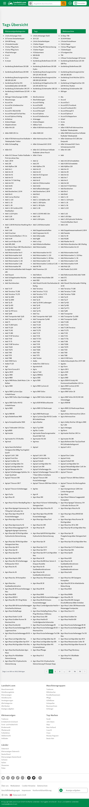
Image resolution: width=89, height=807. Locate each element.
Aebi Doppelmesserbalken (42, 230)
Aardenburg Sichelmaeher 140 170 (17, 88)
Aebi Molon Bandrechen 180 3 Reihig (74, 244)
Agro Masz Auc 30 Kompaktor (15, 577)
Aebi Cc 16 (8, 202)
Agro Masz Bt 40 (38, 589)
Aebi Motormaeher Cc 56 (69, 258)
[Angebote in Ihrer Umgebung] (30, 3)
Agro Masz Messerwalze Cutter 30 (72, 641)
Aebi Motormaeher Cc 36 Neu (43, 258)
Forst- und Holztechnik (9, 724)
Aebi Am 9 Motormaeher (41, 183)
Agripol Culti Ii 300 (39, 455)
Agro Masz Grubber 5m (69, 616)
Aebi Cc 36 (8, 205)
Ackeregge (36, 119)
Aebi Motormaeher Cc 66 (13, 261)
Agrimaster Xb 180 (67, 438)
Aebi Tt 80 (36, 341)
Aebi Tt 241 (9, 330)
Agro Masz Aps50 (67, 552)
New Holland (51, 727)
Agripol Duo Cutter (67, 455)
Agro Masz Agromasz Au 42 (14, 525)
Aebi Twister (37, 358)
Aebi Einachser (10, 233)
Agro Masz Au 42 (11, 566)
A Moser (35, 58)
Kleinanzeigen (6, 695)
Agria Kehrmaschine (68, 416)
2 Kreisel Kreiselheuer (68, 41)
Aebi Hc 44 (64, 236)
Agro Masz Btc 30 (67, 597)
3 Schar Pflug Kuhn (12, 47)
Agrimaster (9, 433)
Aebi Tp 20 (64, 297)
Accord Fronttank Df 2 (68, 108)
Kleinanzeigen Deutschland (11, 757)
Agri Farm (64, 366)
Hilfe (6, 795)
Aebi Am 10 (37, 169)
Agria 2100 (64, 372)
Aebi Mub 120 (65, 266)
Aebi (62, 155)
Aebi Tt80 (64, 355)
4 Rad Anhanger (10, 52)
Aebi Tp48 (64, 311)
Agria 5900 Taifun (39, 391)
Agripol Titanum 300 (12, 477)
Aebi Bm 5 (64, 191)
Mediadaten (15, 785)
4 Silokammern (38, 52)
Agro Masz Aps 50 (11, 550)
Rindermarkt (5, 727)
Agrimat (8, 441)
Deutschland (5, 754)
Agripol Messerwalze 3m (13, 469)
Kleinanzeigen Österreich (10, 751)
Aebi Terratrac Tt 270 (12, 294)
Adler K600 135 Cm (11, 133)
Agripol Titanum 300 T (13, 483)
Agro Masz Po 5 (38, 655)
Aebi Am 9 (64, 180)
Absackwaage (10, 99)
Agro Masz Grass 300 (40, 616)
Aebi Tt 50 (36, 336)
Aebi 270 (36, 163)
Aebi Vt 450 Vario (67, 358)
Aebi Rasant (9, 275)
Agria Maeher (37, 422)
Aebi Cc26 (8, 216)
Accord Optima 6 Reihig (13, 116)
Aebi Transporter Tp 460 (41, 319)
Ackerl (63, 119)
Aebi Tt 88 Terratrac (12, 344)
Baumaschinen (51, 706)
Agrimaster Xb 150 (39, 438)
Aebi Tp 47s (37, 311)
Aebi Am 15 (64, 169)
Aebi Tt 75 (8, 341)
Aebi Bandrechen (67, 188)
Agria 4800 (9, 377)
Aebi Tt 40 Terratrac (12, 336)
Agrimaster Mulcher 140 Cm (70, 433)
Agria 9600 (9, 408)
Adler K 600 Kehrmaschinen (42, 127)
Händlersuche (6, 697)
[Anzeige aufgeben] (70, 3)
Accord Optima (38, 113)
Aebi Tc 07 (8, 288)
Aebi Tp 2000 (9, 300)
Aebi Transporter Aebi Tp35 (14, 316)
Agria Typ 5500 (38, 427)
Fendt (48, 719)
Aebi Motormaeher (39, 247)
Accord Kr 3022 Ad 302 (13, 111)
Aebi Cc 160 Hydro (39, 202)
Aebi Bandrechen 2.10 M (13, 191)
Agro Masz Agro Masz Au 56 (70, 508)
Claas (48, 733)
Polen (3, 768)
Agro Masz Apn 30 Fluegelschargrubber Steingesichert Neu (73, 536)
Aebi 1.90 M (9, 161)
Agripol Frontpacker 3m (41, 458)
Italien (3, 762)
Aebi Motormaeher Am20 (69, 252)
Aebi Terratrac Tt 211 (40, 291)
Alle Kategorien (6, 703)
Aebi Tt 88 (64, 341)
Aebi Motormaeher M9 (13, 266)
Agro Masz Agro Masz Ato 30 (43, 508)
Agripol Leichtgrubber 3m (14, 463)
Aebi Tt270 (64, 347)
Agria (35, 369)
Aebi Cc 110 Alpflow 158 (41, 199)
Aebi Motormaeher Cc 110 (42, 255)
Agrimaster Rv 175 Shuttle (14, 438)
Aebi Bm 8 (8, 194)
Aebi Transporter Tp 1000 (69, 316)
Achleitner (8, 119)
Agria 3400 (9, 375)
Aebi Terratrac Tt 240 (68, 291)
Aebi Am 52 (64, 174)
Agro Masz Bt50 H (11, 597)
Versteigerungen (7, 700)
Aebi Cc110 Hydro (11, 213)
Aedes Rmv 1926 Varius (41, 363)
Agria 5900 (9, 386)
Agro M (35, 494)
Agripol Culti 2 (66, 447)
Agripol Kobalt (38, 461)
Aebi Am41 (9, 186)
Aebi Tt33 (64, 350)
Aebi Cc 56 (64, 205)
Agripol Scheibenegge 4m (70, 469)
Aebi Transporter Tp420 (69, 319)
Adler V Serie (37, 155)
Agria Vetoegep (66, 427)
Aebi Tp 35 (8, 302)
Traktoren (49, 689)
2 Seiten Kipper (38, 44)
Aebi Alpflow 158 (11, 166)
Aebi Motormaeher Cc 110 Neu (71, 255)
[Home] (17, 3)
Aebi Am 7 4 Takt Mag (12, 180)
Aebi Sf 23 (8, 280)
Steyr (48, 724)
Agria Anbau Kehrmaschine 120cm (73, 413)
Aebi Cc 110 (9, 199)
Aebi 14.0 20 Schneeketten (70, 161)
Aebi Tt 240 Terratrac (68, 327)
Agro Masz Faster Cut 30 (13, 616)
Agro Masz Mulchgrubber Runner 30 (73, 644)
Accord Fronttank (39, 108)
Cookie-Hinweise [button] (28, 785)
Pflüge (48, 697)
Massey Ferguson (52, 735)
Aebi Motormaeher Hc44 (69, 263)
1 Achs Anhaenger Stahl (41, 36)
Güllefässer (50, 700)
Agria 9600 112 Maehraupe (42, 408)
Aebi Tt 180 (37, 322)
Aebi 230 (8, 163)
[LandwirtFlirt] (40, 778)
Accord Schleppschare (69, 116)
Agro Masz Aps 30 (39, 541)
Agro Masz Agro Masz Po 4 (14, 519)
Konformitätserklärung (42, 790)
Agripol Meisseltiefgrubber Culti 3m (73, 466)
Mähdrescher (51, 692)
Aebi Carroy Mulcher (12, 197)
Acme (63, 122)
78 (75, 671)
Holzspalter (50, 703)
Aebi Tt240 (36, 347)
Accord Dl (8, 108)
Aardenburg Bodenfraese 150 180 (16, 66)
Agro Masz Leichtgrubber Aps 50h (44, 641)
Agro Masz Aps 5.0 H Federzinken (72, 547)
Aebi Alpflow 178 (39, 166)
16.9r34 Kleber (66, 38)
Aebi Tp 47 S (65, 308)
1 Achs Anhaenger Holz (13, 36)
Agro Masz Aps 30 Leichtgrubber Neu (74, 541)
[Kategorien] (29, 778)
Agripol (35, 447)
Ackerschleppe (10, 122)
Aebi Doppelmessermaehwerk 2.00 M (74, 230)
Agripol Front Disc (11, 458)
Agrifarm (64, 430)
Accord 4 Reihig (38, 102)
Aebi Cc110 (64, 208)
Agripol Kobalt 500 (67, 461)
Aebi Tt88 (8, 358)
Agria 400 (64, 375)
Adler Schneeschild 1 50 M (42, 144)
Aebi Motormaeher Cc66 (13, 263)
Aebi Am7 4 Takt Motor (69, 186)
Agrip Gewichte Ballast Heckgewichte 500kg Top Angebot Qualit (17, 450)
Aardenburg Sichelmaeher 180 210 (45, 88)
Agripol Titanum (66, 472)
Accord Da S (65, 102)
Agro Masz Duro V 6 (67, 611)
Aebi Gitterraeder (39, 236)
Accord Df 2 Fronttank (68, 105)
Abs (62, 97)
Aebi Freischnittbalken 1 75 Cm (16, 236)
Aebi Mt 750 (37, 266)
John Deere (50, 721)
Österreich (5, 748)
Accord (63, 99)
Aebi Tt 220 (9, 327)
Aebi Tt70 (8, 355)
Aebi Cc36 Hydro (39, 219)
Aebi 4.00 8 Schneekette (69, 163)
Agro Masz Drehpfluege (13, 611)
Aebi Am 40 (64, 172)
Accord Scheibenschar (41, 116)
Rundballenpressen (53, 695)
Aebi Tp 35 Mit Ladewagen (42, 302)
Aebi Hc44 (8, 238)
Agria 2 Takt (37, 372)
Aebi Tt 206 (64, 322)
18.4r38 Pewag (10, 41)
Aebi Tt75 (36, 355)
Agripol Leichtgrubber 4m (42, 463)
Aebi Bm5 (36, 194)
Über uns (5, 785)
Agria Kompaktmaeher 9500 (15, 422)
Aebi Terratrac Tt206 (68, 294)
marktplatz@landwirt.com (9, 804)
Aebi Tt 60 (8, 338)
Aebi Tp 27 (64, 300)
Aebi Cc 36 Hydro (39, 205)
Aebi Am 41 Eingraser (40, 174)
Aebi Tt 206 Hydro (11, 325)
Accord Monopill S (67, 111)
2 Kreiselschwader (11, 44)
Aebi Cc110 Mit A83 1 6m (41, 213)
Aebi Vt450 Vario (11, 361)
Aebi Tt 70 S (37, 338)
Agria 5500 (36, 380)
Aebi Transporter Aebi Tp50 (42, 316)
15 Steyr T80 (65, 36)
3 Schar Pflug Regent (68, 47)
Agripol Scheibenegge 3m (42, 469)
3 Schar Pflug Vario (12, 49)
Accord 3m (9, 102)
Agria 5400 (64, 377)
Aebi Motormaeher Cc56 (69, 261)
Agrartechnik (37, 366)
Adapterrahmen (10, 124)
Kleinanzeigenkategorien (15, 31)
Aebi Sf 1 (64, 277)
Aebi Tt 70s (64, 338)
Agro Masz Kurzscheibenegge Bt (44, 625)
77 (69, 671)
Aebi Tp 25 (36, 300)
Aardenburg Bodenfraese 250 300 (16, 72)
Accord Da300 (38, 105)
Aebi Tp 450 (65, 305)
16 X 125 (36, 38)
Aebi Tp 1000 (9, 297)
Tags (36, 31)
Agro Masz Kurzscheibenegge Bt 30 (73, 625)
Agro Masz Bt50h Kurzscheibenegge (45, 597)
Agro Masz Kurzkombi (13, 625)
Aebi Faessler (65, 233)
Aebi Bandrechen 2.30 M (41, 191)
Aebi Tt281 (36, 350)
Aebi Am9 (8, 188)
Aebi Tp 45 (36, 305)
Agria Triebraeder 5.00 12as (14, 427)
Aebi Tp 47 (36, 308)
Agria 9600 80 (9, 413)
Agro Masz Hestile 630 (68, 619)
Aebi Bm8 (64, 194)
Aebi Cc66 (8, 230)
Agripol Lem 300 (38, 466)
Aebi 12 (35, 161)
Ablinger (64, 91)
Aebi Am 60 (37, 177)
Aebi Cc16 (64, 213)
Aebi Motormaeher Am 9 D (42, 252)
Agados (63, 363)
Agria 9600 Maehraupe (41, 413)
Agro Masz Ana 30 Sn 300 (69, 525)
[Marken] (33, 778)
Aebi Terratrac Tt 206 (12, 291)
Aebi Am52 (36, 186)
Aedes (35, 361)
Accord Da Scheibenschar (14, 105)
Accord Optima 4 (67, 113)
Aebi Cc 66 (36, 208)
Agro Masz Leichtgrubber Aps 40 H (73, 639)
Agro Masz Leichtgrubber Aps (15, 639)
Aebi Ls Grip (37, 241)
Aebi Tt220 (9, 347)
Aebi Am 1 (8, 169)
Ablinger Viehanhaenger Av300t (16, 97)
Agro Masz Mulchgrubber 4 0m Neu (17, 644)
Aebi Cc (35, 197)
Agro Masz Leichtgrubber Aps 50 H (17, 641)
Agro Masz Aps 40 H (12, 547)
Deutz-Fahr (50, 738)
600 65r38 (36, 55)
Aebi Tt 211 (64, 325)
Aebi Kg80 (36, 238)
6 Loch (7, 55)
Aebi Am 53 (9, 177)
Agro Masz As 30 (38, 558)
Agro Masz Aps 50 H (40, 550)
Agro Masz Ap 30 (38, 527)
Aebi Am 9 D (9, 183)
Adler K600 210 (38, 133)
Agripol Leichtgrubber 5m (70, 463)
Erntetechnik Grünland (9, 721)
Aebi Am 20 (37, 172)
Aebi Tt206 (64, 344)
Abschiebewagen (39, 99)
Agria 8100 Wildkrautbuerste (43, 402)
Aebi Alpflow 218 (66, 166)
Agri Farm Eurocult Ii (12, 369)
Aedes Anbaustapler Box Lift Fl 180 (73, 361)
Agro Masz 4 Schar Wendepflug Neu (17, 502)
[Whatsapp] (23, 778)
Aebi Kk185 (64, 238)
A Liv (6, 58)
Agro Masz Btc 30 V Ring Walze (16, 600)
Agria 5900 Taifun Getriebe (42, 397)
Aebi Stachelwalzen (12, 283)
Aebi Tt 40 (64, 333)
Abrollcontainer (38, 97)
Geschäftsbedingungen (10, 790)
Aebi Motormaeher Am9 (13, 255)
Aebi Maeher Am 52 (67, 241)
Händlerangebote (7, 692)
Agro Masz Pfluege (39, 650)
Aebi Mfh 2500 (10, 244)
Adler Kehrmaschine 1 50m (42, 138)
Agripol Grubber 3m (12, 461)
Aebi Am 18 (9, 172)
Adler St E (8, 149)
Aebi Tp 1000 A (38, 297)
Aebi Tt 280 (9, 333)
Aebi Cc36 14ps (66, 216)
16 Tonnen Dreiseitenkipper (14, 38)
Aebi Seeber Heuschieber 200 (43, 277)
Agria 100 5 (64, 369)
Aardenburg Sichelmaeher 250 (71, 88)
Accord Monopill (39, 111)
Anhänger (49, 709)
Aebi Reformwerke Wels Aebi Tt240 (73, 275)
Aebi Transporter (67, 313)
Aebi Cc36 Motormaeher (41, 224)
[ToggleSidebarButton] (4, 3)
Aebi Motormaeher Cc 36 (13, 258)
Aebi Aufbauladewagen (41, 188)
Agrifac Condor (38, 430)
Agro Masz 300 (38, 497)
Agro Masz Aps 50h (67, 550)
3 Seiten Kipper (38, 49)
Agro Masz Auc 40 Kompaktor (43, 577)
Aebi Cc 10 (64, 197)
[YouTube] (3, 778)
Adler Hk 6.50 (9, 127)
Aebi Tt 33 (36, 333)
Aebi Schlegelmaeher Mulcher (15, 277)
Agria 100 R (9, 372)
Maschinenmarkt (7, 689)
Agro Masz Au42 (66, 572)
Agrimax (36, 441)
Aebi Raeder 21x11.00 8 (69, 269)
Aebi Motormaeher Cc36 (41, 261)
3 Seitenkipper (66, 49)
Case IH (49, 730)
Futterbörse (5, 733)
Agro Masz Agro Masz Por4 (42, 519)
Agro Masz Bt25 (66, 589)
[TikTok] (17, 778)
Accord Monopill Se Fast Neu (15, 113)
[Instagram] (8, 778)
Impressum (26, 790)
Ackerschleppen (38, 122)
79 (80, 671)
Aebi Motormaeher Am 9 (13, 252)
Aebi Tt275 (9, 350)
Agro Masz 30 (9, 497)
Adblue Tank (37, 124)
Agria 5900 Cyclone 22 (40, 386)
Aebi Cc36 (36, 216)
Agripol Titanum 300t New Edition (45, 483)
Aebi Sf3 (63, 280)
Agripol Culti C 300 (11, 455)
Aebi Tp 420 (9, 305)
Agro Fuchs (9, 494)
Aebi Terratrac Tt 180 (68, 288)
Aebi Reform (37, 275)
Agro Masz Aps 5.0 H (40, 547)
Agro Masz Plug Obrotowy (70, 650)
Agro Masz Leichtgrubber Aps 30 (44, 639)
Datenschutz (42, 785)
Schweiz (4, 759)
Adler (62, 124)
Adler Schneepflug (11, 144)
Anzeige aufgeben (7, 709)
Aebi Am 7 (64, 177)
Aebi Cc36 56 (9, 219)
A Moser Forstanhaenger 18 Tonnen (73, 58)
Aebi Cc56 (64, 224)
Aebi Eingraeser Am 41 (41, 233)
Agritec (35, 489)
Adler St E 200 (65, 149)
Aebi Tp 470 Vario (11, 311)
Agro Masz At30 (66, 558)
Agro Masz (64, 494)
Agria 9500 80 (65, 402)
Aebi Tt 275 (64, 330)
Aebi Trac (36, 313)
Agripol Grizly (65, 458)
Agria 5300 (36, 377)
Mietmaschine (68, 31)
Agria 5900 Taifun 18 (68, 391)
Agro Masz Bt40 (38, 594)
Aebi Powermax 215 (40, 269)
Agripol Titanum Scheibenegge (16, 489)
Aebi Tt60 (64, 352)
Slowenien (5, 765)
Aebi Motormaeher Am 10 (70, 247)
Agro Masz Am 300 (39, 525)
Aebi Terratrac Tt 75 (40, 294)
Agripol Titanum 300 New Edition (72, 477)
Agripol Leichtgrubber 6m (14, 466)
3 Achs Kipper (65, 44)
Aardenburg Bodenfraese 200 (71, 66)
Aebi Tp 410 (65, 302)
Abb (34, 91)
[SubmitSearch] (63, 3)
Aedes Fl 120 (9, 363)
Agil (6, 366)
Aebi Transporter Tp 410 (13, 319)
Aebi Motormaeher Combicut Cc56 (45, 263)
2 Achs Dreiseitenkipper (41, 41)
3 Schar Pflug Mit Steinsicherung (44, 47)
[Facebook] (13, 778)
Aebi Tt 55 (64, 336)
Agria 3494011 (38, 375)
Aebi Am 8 (36, 180)
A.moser (8, 61)
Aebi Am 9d (65, 183)
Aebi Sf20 (36, 280)
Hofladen (4, 738)
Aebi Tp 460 (9, 308)
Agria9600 (8, 430)
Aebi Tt (7, 322)
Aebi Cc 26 (64, 202)
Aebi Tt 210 (37, 325)
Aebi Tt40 (8, 352)
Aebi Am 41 (9, 174)
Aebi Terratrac (38, 288)
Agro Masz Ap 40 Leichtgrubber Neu (73, 527)
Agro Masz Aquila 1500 (13, 558)
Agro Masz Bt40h (67, 594)
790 (62, 55)
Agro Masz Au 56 (11, 572)
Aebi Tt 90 (36, 344)
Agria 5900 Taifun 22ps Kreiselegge (17, 397)
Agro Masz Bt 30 (38, 583)
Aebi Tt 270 (37, 330)
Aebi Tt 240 (37, 327)
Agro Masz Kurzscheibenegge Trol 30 (46, 633)
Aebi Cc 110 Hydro (67, 199)
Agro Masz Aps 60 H (12, 552)
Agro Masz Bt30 (10, 594)
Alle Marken (5, 706)
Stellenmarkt (6, 735)
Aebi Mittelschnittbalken (41, 244)
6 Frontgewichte (66, 52)
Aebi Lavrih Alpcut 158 (13, 241)
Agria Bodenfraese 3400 (13, 416)
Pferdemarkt (5, 730)
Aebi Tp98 (8, 313)
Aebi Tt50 (36, 352)
